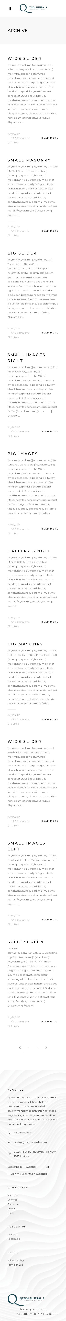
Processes (14, 1204)
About (11, 1208)
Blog (10, 1212)
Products (13, 1195)
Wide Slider (25, 58)
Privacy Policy (16, 1260)
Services (12, 1199)
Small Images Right (27, 358)
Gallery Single (29, 551)
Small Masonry (29, 160)
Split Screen (26, 942)
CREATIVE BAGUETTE (45, 1313)
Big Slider (22, 253)
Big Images (23, 454)
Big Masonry (25, 644)
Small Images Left (27, 846)
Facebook (14, 1238)
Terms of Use (15, 1264)
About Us (16, 1089)
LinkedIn (13, 1234)
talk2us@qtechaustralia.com (30, 1142)
